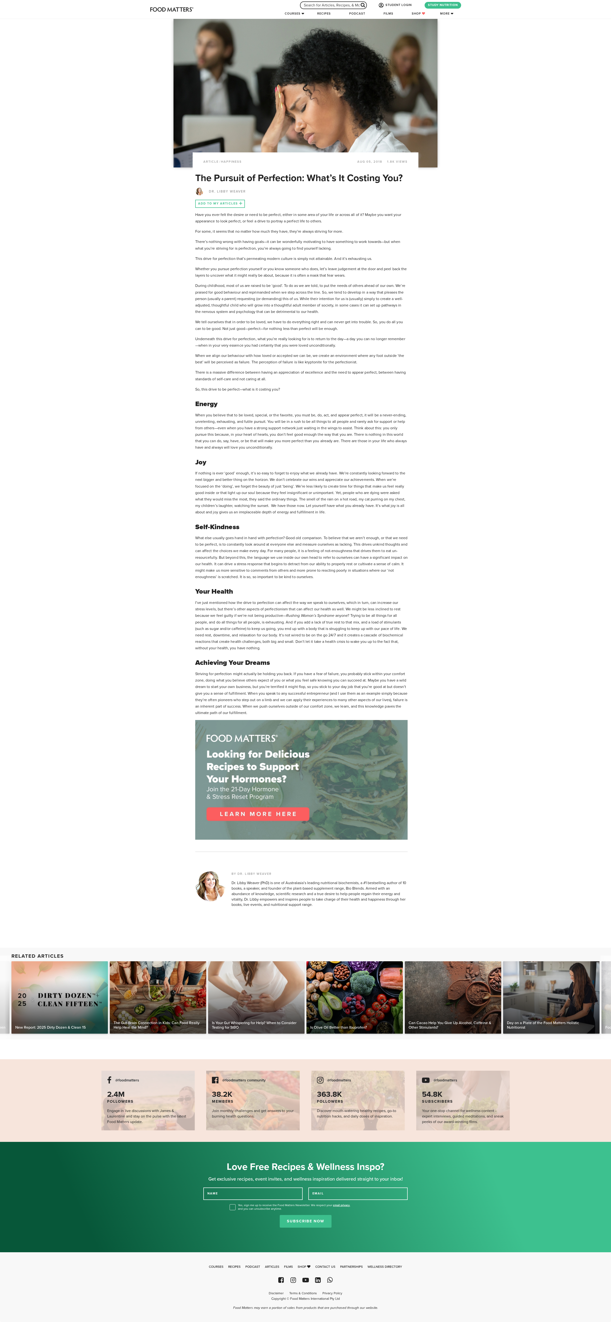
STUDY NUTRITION (443, 5)
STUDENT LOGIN (398, 5)
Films (388, 14)
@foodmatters (127, 1080)
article (211, 162)
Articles (272, 1267)
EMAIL (318, 1193)
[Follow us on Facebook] (281, 1280)
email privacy (341, 1205)
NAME (212, 1193)
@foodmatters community (244, 1080)
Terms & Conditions (303, 1293)
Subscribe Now (305, 1221)
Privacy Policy (332, 1293)
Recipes (324, 14)
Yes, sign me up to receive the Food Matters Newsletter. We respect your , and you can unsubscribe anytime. (294, 1207)
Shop (417, 14)
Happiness (231, 162)
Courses (292, 14)
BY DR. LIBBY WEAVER (252, 874)
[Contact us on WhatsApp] (330, 1280)
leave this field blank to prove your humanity (19, 1147)
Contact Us (325, 1267)
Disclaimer (276, 1293)
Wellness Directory (385, 1267)
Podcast (357, 14)
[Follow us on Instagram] (293, 1280)
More (445, 14)
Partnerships (351, 1267)
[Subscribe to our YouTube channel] (305, 1280)
